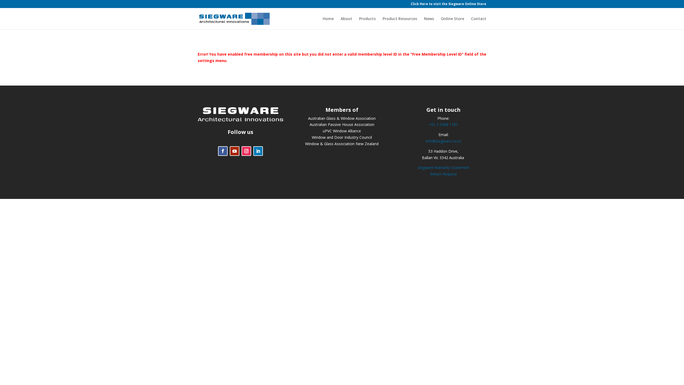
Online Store (452, 19)
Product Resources (400, 19)
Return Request (443, 173)
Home (328, 19)
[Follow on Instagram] (246, 151)
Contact (478, 19)
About (346, 19)
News (429, 19)
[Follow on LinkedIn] (258, 151)
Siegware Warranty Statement (443, 167)
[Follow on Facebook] (223, 151)
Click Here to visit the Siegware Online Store (448, 4)
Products (367, 19)
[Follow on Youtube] (234, 151)
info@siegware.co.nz (443, 141)
